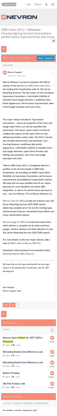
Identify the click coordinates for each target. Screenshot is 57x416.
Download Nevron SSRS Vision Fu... (19, 254)
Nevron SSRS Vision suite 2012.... (36, 86)
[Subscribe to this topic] (53, 41)
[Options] (52, 72)
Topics (6, 330)
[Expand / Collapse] (53, 322)
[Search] (46, 4)
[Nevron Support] (52, 338)
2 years (51, 377)
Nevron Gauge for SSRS (14, 222)
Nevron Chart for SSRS (13, 201)
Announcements (9, 4)
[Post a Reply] (3, 49)
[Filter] (52, 330)
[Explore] (53, 4)
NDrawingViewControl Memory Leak (23, 352)
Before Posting (11, 373)
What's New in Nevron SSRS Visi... (26, 243)
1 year (51, 341)
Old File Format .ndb (14, 384)
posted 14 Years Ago (16, 76)
